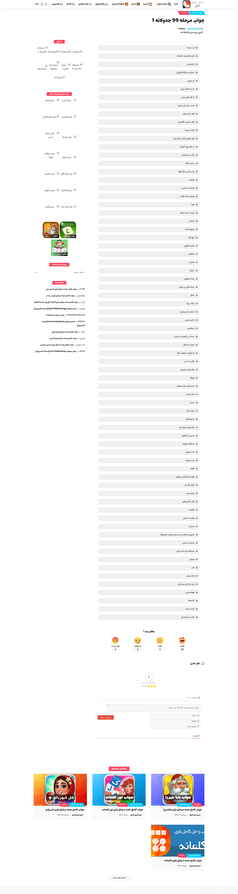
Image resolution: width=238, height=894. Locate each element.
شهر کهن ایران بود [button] (186, 427)
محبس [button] (191, 526)
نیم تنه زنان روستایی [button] (185, 584)
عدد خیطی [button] (190, 452)
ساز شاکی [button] (190, 394)
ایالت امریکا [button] (189, 130)
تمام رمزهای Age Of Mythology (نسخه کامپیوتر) (55, 308)
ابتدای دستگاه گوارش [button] (185, 72)
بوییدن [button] (191, 179)
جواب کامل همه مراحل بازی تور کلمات (122, 809)
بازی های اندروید (197, 13)
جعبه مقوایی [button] (188, 245)
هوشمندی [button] (190, 592)
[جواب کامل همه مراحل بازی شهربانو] (60, 790)
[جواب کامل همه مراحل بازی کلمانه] (177, 841)
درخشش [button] (190, 328)
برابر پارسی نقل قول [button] (186, 171)
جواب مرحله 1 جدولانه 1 (55, 315)
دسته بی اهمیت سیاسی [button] (184, 336)
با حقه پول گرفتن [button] (187, 146)
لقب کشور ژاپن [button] (188, 501)
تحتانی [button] (191, 221)
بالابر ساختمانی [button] (188, 155)
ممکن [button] (192, 559)
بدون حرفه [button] (190, 163)
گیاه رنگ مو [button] (189, 485)
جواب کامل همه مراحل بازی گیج (65, 332)
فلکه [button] (192, 468)
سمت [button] (192, 402)
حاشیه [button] (191, 262)
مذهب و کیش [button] (188, 543)
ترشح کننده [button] (189, 229)
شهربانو (64, 804)
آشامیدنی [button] (190, 64)
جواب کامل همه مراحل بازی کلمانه (183, 860)
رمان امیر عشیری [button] (187, 369)
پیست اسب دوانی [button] (187, 212)
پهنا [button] (192, 204)
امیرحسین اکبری (195, 815)
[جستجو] (41, 4)
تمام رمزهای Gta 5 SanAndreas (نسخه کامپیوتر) (55, 351)
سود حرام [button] (190, 410)
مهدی (82, 338)
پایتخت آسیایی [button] (188, 188)
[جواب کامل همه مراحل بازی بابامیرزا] (177, 790)
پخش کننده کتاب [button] (187, 196)
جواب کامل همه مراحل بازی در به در (60, 295)
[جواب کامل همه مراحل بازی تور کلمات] (119, 790)
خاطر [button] (192, 295)
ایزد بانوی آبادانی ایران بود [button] (183, 138)
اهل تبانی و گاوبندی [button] (186, 122)
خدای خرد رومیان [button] (187, 311)
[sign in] (46, 4)
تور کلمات (122, 804)
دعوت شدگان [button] (188, 344)
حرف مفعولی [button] (189, 278)
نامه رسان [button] (190, 576)
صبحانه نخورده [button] (188, 443)
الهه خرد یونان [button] (188, 113)
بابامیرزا (197, 804)
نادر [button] (193, 567)
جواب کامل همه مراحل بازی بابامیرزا (182, 809)
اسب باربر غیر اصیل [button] (186, 105)
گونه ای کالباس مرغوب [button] (184, 476)
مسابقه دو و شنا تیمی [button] (185, 551)
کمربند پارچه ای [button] (187, 617)
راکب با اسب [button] (189, 361)
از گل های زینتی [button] (187, 97)
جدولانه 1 (184, 13)
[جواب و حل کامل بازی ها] (193, 4)
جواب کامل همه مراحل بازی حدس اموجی (57, 345)
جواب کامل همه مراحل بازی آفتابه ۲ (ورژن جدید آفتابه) (56, 302)
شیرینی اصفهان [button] (188, 435)
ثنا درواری (81, 345)
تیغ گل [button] (191, 237)
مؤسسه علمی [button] (188, 518)
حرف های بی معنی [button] (186, 287)
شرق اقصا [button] (190, 419)
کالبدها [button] (191, 600)
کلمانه (182, 855)
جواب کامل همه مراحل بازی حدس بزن (61, 289)
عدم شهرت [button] (189, 460)
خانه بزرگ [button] (190, 303)
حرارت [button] (191, 270)
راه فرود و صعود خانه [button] (185, 353)
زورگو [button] (192, 377)
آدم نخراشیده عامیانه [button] (185, 56)
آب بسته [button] (190, 47)
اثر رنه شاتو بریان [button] (187, 89)
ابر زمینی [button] (190, 80)
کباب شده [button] (190, 609)
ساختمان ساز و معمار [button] (185, 386)
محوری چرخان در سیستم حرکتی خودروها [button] (177, 534)
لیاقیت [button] (191, 510)
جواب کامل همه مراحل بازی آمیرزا (63, 338)
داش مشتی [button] (189, 320)
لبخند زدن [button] (190, 493)
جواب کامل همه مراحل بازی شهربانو (65, 809)
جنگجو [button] (191, 254)
